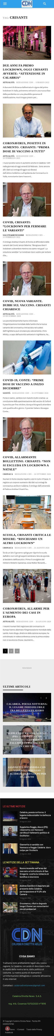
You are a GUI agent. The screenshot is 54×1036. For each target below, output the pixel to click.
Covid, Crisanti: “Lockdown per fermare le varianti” (24, 226)
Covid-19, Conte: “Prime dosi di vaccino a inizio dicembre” (23, 384)
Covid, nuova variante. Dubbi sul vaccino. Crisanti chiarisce (27, 305)
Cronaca (8, 474)
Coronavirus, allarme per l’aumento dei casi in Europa (26, 612)
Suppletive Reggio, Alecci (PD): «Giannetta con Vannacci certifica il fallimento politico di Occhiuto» (27, 740)
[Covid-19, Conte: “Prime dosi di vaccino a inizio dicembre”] (27, 357)
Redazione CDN (24, 82)
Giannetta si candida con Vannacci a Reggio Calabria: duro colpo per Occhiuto (35, 847)
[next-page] (17, 651)
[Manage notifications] (7, 1028)
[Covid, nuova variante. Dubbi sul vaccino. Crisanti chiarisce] (27, 279)
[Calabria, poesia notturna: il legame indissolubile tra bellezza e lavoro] (10, 816)
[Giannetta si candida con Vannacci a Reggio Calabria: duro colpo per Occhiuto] (10, 848)
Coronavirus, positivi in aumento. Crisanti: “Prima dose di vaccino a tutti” (26, 147)
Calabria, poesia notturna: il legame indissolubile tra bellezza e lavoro (27, 707)
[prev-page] (41, 698)
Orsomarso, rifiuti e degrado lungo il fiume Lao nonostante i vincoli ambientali (34, 906)
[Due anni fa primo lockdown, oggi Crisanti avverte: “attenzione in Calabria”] (27, 43)
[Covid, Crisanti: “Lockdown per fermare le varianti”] (27, 200)
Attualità (9, 82)
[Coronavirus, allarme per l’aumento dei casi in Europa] (27, 586)
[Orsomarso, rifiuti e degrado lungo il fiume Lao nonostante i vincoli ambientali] (10, 907)
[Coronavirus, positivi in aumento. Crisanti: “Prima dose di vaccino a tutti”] (27, 121)
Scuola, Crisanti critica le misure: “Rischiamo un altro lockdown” (27, 539)
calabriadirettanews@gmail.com (29, 985)
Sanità (7, 393)
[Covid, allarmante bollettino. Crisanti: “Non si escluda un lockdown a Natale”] (27, 434)
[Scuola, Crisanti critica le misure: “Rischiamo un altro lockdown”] (27, 512)
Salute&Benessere (13, 235)
